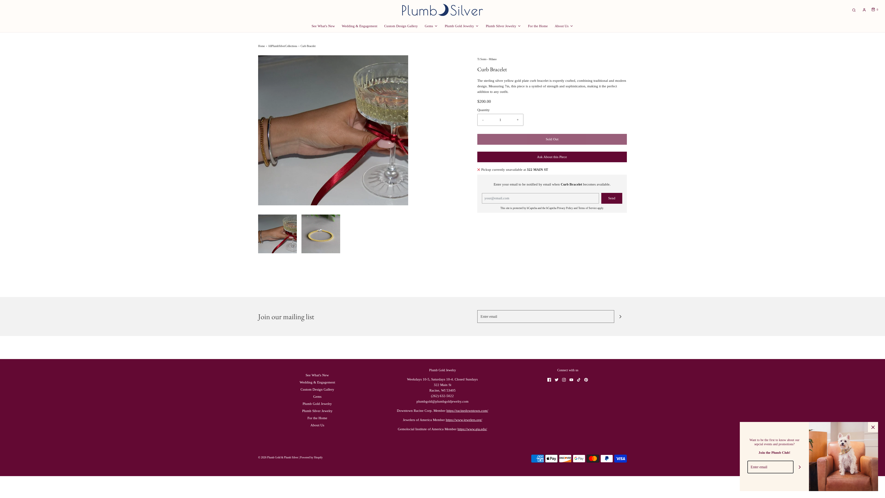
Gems (317, 396)
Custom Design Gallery (401, 26)
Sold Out (552, 139)
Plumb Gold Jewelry (317, 404)
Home (261, 46)
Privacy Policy (565, 208)
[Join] (620, 316)
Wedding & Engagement (359, 26)
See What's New (323, 26)
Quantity (483, 110)
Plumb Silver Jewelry (317, 411)
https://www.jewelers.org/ (464, 420)
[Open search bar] (854, 9)
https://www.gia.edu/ (472, 429)
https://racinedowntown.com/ (467, 411)
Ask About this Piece (552, 157)
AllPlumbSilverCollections (282, 46)
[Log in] (864, 10)
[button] (277, 234)
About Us (317, 425)
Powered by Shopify (311, 457)
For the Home (538, 26)
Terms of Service (587, 208)
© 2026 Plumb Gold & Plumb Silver (278, 457)
